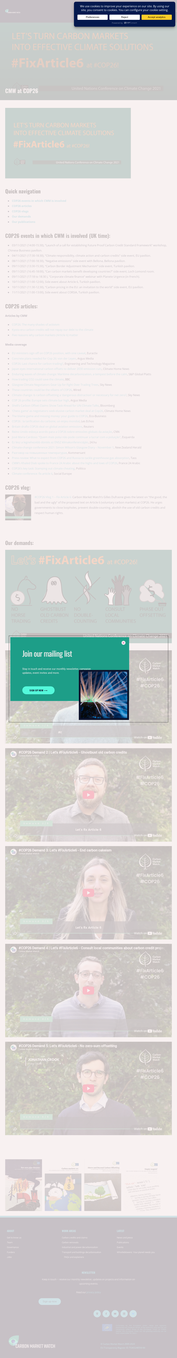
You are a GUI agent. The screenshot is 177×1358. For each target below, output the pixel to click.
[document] (88, 679)
